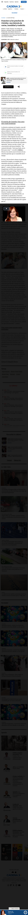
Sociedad (3, 17)
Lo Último (5, 9)
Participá (24, 2)
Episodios (8, 82)
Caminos (11, 2)
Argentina (10, 9)
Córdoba (16, 9)
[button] (24, 51)
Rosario (22, 9)
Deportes (6, 2)
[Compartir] (19, 87)
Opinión (16, 2)
